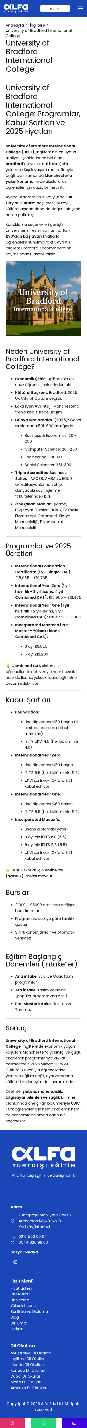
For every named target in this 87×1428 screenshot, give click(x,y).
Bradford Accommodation (46, 248)
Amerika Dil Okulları (28, 1387)
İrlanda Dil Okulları (27, 1364)
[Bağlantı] (12, 1423)
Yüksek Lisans (23, 1305)
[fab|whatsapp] (15, 1242)
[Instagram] (15, 1262)
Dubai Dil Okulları (26, 1376)
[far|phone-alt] (15, 1236)
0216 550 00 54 (33, 1236)
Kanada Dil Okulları (28, 1370)
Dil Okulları (20, 1294)
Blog (15, 1317)
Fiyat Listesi (21, 1288)
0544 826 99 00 (33, 1242)
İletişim (17, 1328)
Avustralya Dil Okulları (31, 1353)
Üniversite (20, 1300)
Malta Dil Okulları (26, 1382)
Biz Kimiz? (19, 1323)
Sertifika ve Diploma (29, 1311)
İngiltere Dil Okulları (28, 1358)
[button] (80, 8)
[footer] (16, 8)
